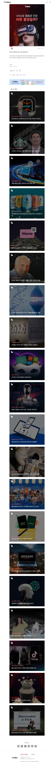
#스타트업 (20, 116)
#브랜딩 (19, 471)
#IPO (15, 245)
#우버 (17, 536)
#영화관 (15, 698)
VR (10, 75)
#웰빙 (16, 633)
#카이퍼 (16, 568)
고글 (21, 75)
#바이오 (17, 310)
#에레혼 (13, 633)
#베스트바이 (14, 439)
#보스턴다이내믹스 (21, 407)
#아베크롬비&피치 (15, 730)
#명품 (18, 342)
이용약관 (33, 754)
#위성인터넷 (20, 568)
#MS (15, 374)
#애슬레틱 (19, 211)
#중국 (15, 310)
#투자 (13, 277)
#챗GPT (15, 601)
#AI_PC (17, 439)
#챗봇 (18, 245)
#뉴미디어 (16, 116)
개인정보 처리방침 (24, 754)
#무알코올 (15, 211)
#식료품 (19, 536)
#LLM (18, 374)
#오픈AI (13, 374)
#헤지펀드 (15, 277)
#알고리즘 (19, 277)
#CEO (22, 148)
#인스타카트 (14, 536)
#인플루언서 (19, 633)
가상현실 (13, 75)
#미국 (13, 310)
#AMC (13, 698)
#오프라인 (21, 439)
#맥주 (13, 211)
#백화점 (13, 342)
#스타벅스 (13, 148)
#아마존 (13, 181)
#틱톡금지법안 (20, 665)
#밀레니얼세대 (24, 730)
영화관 (18, 75)
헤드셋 (24, 75)
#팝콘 (18, 698)
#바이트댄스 (16, 665)
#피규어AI (13, 407)
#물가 (20, 504)
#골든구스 (13, 471)
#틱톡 (13, 665)
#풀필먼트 (16, 181)
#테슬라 (16, 407)
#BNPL (13, 245)
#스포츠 (13, 116)
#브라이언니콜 (17, 148)
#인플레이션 (17, 504)
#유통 (16, 342)
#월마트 (19, 181)
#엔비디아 (20, 730)
